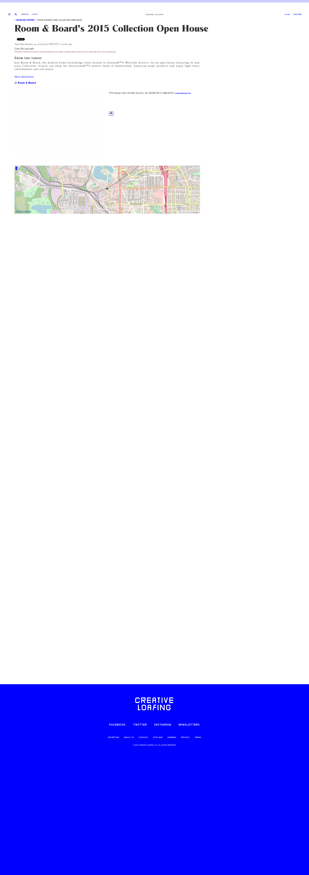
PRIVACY (185, 737)
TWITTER (140, 724)
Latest (35, 14)
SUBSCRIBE (297, 14)
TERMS (198, 737)
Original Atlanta (154, 14)
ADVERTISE (113, 737)
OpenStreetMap (188, 212)
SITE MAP (158, 737)
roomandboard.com (183, 93)
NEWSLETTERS (189, 724)
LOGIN (287, 14)
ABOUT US (129, 737)
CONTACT (143, 737)
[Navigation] (8, 14)
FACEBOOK (117, 724)
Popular (24, 14)
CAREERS (171, 737)
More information (24, 76)
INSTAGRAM (162, 724)
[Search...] (16, 14)
